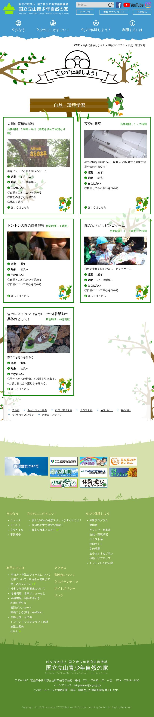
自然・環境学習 (63, 410)
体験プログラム (98, 520)
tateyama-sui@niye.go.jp (87, 685)
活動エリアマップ (52, 414)
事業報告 (15, 534)
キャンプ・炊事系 (37, 410)
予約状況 (142, 12)
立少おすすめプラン (23, 414)
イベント (15, 525)
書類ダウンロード (113, 12)
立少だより (16, 530)
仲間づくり (106, 410)
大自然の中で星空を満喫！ (47, 525)
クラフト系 (86, 410)
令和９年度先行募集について (28, 588)
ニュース (15, 520)
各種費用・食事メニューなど (28, 593)
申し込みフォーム (21, 584)
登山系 (15, 410)
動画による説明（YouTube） (27, 612)
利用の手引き (18, 603)
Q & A (14, 631)
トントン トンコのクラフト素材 (29, 621)
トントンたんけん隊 (101, 563)
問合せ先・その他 (21, 617)
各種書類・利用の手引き (25, 598)
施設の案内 (17, 626)
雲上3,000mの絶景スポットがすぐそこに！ (57, 520)
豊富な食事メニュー (43, 530)
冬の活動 (126, 410)
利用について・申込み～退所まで (30, 579)
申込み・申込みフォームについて (31, 574)
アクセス (85, 12)
